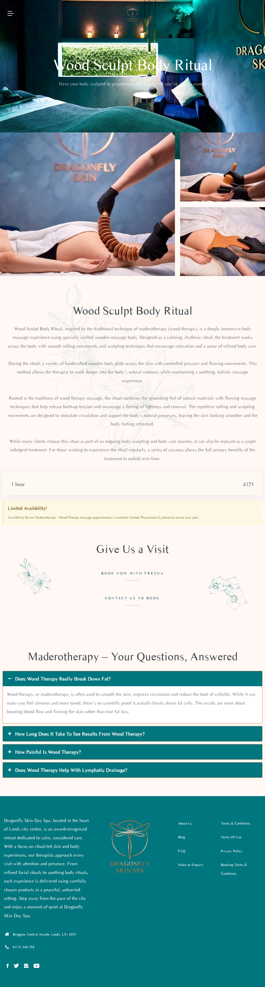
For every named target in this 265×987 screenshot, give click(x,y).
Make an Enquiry (190, 865)
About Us (185, 823)
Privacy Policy (231, 851)
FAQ (181, 851)
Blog (181, 837)
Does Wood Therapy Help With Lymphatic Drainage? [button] (71, 770)
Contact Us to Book (132, 598)
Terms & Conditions (236, 823)
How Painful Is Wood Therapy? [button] (48, 752)
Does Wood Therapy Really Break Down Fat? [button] (63, 679)
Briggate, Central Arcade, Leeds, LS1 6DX (44, 934)
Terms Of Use (231, 837)
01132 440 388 (23, 947)
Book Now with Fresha (132, 573)
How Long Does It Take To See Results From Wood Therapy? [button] (80, 734)
